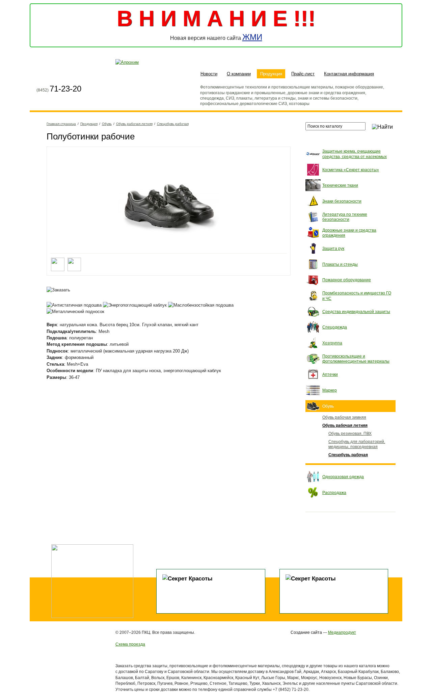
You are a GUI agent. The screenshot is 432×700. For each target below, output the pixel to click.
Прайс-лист (303, 73)
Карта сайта (54, 74)
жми (252, 37)
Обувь (107, 124)
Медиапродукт (342, 632)
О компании (239, 73)
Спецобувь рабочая (173, 124)
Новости (208, 73)
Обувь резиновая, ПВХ (350, 433)
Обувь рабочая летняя (134, 124)
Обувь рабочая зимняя (344, 417)
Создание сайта (306, 632)
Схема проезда (130, 644)
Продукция (271, 73)
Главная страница (41, 74)
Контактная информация (349, 73)
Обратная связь (66, 74)
